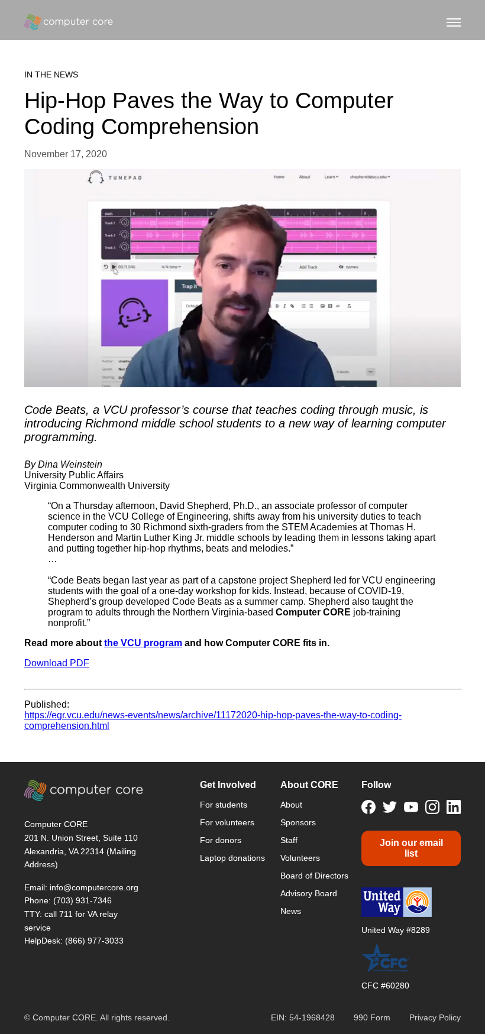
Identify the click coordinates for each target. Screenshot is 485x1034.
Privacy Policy (435, 1017)
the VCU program (143, 643)
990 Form (372, 1017)
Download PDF (56, 663)
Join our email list (411, 848)
